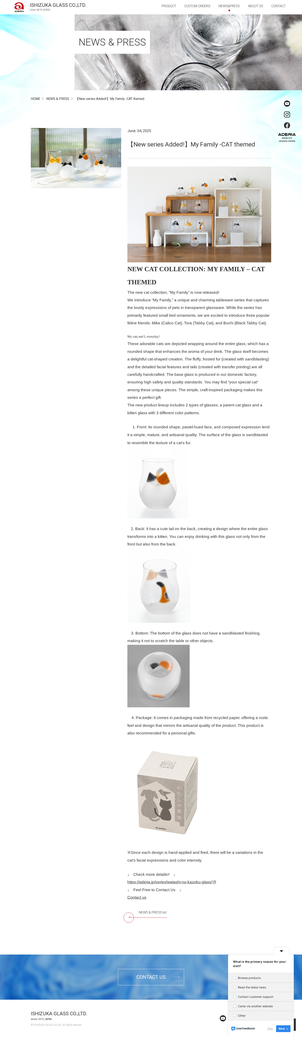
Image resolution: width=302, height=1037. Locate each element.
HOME (35, 99)
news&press (229, 6)
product (169, 6)
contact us (151, 977)
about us (255, 6)
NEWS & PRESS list (152, 912)
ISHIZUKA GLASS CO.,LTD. (59, 1013)
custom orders (197, 6)
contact (278, 6)
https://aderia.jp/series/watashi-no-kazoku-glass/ (169, 882)
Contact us (136, 897)
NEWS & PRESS (57, 99)
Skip (270, 1028)
